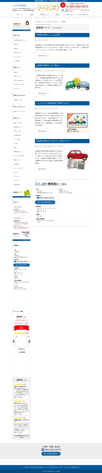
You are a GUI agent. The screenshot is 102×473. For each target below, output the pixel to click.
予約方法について (18, 52)
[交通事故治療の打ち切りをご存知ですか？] (77, 151)
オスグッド (16, 172)
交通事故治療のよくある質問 (48, 35)
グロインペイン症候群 (19, 155)
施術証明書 (50, 146)
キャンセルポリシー (18, 56)
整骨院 (53, 70)
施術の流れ (16, 44)
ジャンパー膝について (19, 168)
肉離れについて (17, 160)
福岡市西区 (39, 108)
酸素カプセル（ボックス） (19, 111)
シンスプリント (17, 176)
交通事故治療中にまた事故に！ (49, 65)
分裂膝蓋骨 (16, 164)
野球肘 (15, 147)
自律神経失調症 (17, 135)
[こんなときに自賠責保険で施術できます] (77, 113)
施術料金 (57, 15)
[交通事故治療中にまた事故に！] (77, 75)
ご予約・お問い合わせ (83, 15)
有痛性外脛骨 (17, 184)
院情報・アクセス (70, 15)
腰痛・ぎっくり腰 (18, 122)
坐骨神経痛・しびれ (18, 127)
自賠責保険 (39, 40)
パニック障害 (17, 139)
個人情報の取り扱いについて (20, 40)
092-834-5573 (45, 198)
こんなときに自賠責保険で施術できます (52, 103)
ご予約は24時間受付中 (45, 202)
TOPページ (19, 15)
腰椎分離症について (18, 151)
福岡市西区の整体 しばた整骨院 (53, 471)
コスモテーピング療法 (19, 84)
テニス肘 (16, 143)
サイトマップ (17, 88)
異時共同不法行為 (40, 70)
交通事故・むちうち (44, 15)
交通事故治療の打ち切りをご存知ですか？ (53, 141)
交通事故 (45, 40)
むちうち (58, 70)
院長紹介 (32, 15)
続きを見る (42, 55)
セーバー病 (16, 180)
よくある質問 (17, 60)
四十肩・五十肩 (17, 131)
